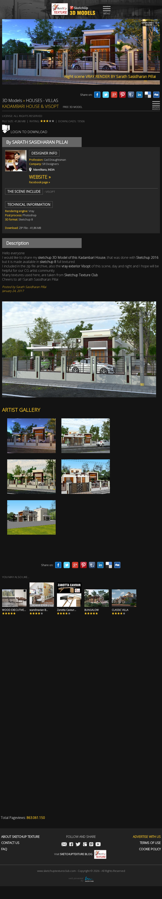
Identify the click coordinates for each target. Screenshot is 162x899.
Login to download (28, 132)
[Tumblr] (131, 94)
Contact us (10, 843)
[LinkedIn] (139, 94)
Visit (73, 854)
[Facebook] (97, 94)
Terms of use (150, 843)
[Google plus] (114, 94)
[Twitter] (106, 94)
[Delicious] (148, 94)
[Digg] (156, 94)
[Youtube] (98, 844)
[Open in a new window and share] (149, 24)
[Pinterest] (122, 94)
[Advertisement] (81, 675)
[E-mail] (64, 844)
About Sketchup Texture (20, 837)
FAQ (4, 849)
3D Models (12, 100)
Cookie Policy (150, 849)
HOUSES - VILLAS (42, 100)
